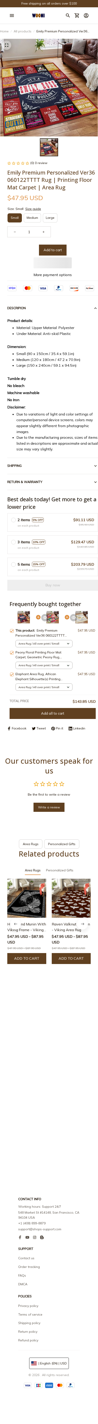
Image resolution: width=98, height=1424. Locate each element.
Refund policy (28, 1340)
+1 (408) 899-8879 (32, 1223)
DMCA (22, 1284)
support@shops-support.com (39, 1229)
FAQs (22, 1275)
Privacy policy (28, 1306)
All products (22, 31)
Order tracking (29, 1267)
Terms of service (30, 1314)
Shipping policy (29, 1323)
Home (4, 31)
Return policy (27, 1332)
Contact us (26, 1258)
